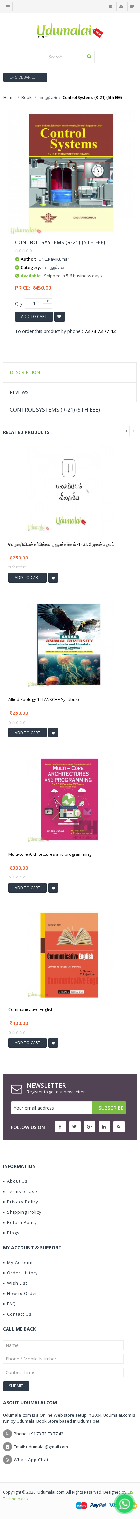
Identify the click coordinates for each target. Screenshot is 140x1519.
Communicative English (31, 1009)
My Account (20, 1262)
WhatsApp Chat (31, 1460)
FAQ (11, 1304)
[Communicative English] (70, 954)
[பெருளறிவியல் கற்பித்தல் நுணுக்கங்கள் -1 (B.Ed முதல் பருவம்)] (70, 489)
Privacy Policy (22, 1202)
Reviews (19, 392)
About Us (17, 1181)
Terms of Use (22, 1191)
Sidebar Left (27, 77)
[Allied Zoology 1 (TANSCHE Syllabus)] (70, 644)
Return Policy (22, 1222)
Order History (22, 1273)
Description (25, 372)
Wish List (17, 1283)
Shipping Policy (24, 1212)
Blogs (13, 1233)
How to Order (22, 1293)
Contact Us (19, 1314)
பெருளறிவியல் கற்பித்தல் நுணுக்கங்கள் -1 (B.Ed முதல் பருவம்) (61, 544)
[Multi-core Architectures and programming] (70, 799)
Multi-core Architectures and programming (49, 854)
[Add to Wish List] (53, 578)
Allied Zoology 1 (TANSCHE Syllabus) (43, 699)
